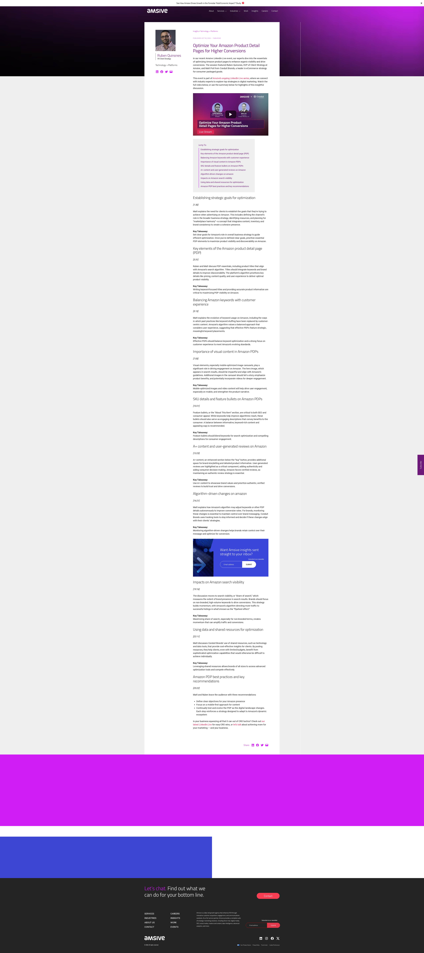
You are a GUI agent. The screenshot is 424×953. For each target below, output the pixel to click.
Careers (175, 913)
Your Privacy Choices (245, 945)
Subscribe (420, 465)
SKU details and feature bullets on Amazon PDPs (222, 166)
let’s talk (237, 724)
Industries (234, 10)
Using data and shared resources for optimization (222, 182)
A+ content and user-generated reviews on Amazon (223, 170)
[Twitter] (166, 71)
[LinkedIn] (157, 71)
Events (174, 927)
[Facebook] (161, 71)
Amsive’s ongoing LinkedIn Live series (231, 78)
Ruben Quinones (169, 55)
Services (221, 10)
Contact (268, 896)
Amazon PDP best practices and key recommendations (225, 186)
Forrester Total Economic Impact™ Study (224, 3)
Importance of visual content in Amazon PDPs (221, 162)
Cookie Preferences (274, 945)
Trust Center (264, 945)
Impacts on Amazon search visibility (216, 178)
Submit (249, 564)
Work (173, 922)
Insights (196, 31)
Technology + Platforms (209, 31)
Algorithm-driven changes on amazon (217, 174)
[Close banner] (421, 3)
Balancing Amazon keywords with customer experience (225, 157)
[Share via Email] (171, 71)
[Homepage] (156, 11)
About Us (149, 922)
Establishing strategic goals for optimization (220, 149)
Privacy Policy (256, 945)
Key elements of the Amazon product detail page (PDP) (225, 153)
